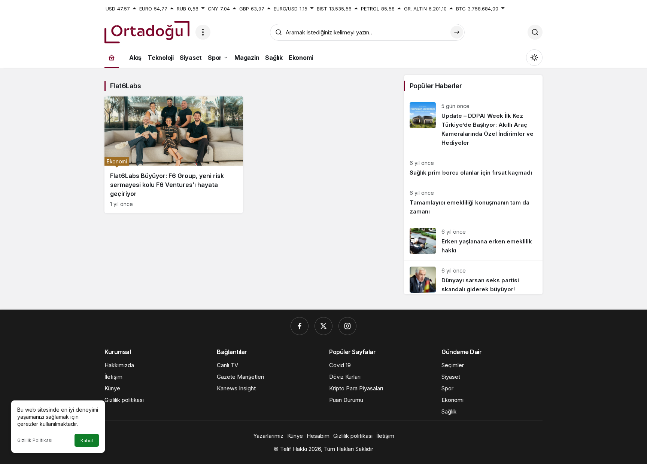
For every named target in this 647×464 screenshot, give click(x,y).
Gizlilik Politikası (34, 440)
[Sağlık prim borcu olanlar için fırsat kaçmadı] (473, 168)
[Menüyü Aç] (202, 32)
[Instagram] (347, 326)
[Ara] (535, 32)
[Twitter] (323, 326)
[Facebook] (300, 326)
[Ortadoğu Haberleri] (146, 31)
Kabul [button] (87, 440)
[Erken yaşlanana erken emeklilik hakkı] (473, 241)
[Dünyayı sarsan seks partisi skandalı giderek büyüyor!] (473, 277)
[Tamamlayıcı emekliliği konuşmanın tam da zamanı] (473, 202)
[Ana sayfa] (111, 57)
